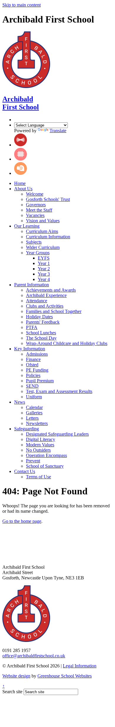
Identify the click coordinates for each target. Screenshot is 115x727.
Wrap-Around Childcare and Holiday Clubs (66, 343)
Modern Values (40, 444)
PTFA (31, 327)
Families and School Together (53, 311)
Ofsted (32, 364)
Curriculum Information (48, 236)
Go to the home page (21, 521)
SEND (32, 386)
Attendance (36, 300)
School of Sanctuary (45, 466)
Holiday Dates (39, 316)
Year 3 (44, 274)
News (19, 402)
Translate (58, 130)
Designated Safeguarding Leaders (57, 434)
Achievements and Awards (51, 290)
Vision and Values (43, 220)
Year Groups (38, 252)
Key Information (29, 348)
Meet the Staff (39, 209)
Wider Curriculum (43, 247)
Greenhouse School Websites (64, 675)
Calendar (34, 407)
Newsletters (37, 423)
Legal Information (79, 665)
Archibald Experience (46, 295)
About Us (23, 188)
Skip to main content (21, 4)
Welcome (34, 193)
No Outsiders (38, 450)
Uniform (34, 396)
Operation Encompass (46, 455)
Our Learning (27, 226)
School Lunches (41, 332)
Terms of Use (38, 476)
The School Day (41, 338)
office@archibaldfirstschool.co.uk (33, 655)
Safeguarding (26, 428)
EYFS (44, 258)
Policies (33, 375)
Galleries (34, 412)
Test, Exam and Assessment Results (59, 391)
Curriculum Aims (42, 231)
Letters (32, 418)
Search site (12, 691)
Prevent (33, 460)
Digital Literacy (40, 439)
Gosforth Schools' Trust (48, 199)
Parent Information (31, 284)
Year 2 (44, 268)
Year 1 (44, 263)
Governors (36, 204)
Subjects (34, 242)
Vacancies (35, 215)
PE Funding (37, 370)
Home (20, 183)
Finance (33, 359)
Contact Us (24, 471)
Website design (16, 675)
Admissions (37, 354)
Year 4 (44, 279)
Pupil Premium (40, 380)
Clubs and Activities (44, 306)
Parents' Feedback (43, 322)
